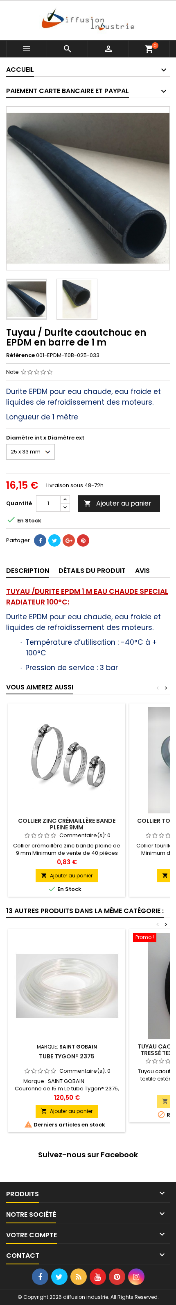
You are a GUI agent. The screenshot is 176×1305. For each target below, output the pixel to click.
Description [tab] (27, 570)
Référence (20, 355)
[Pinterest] (83, 540)
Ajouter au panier (117, 503)
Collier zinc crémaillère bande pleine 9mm (66, 824)
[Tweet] (54, 540)
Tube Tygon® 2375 (67, 1056)
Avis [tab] (142, 570)
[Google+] (69, 540)
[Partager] (40, 540)
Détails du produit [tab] (92, 570)
